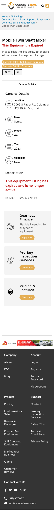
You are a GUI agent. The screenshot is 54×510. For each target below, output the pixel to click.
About (8, 362)
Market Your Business (11, 453)
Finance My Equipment (11, 433)
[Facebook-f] (5, 490)
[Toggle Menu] (3, 6)
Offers (8, 461)
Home (5, 16)
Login (34, 362)
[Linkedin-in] (20, 490)
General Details (27, 84)
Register (36, 369)
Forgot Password (37, 378)
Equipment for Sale (13, 412)
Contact (36, 404)
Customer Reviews (10, 470)
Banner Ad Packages (10, 423)
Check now (27, 267)
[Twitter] (10, 490)
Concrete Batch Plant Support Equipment (25, 19)
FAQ (6, 369)
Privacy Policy (39, 441)
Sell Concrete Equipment (12, 443)
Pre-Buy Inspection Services (37, 414)
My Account (38, 386)
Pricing (8, 404)
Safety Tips (38, 424)
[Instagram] (24, 490)
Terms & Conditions (38, 433)
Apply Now (27, 237)
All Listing (16, 16)
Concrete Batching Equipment (19, 22)
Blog (7, 376)
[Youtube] (15, 490)
